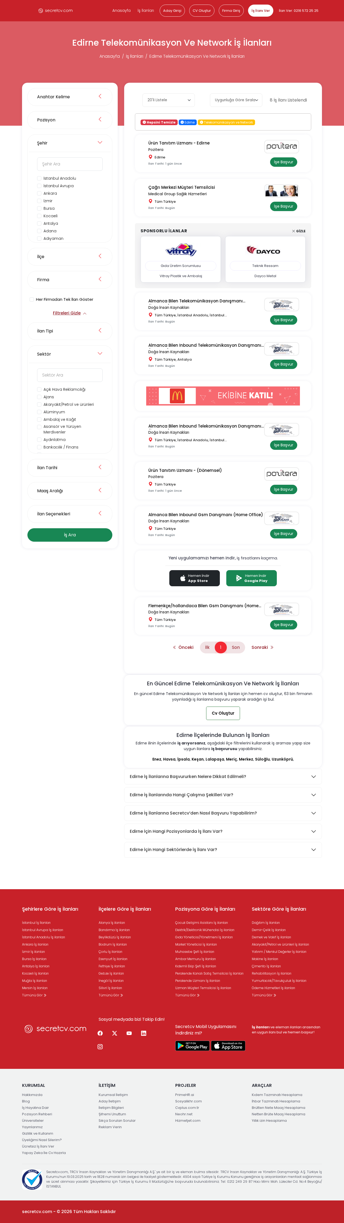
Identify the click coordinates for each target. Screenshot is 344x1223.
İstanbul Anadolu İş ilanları (43, 937)
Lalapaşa (215, 759)
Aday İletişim (110, 1101)
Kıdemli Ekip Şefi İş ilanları (195, 966)
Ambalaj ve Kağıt (60, 419)
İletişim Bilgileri (111, 1107)
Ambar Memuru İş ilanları (195, 959)
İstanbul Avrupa (59, 186)
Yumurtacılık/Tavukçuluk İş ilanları (279, 980)
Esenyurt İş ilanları (113, 959)
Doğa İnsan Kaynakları (168, 307)
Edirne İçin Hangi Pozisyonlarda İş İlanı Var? (176, 831)
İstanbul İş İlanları (36, 922)
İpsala (183, 759)
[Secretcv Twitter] (114, 1033)
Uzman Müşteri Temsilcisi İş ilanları (203, 988)
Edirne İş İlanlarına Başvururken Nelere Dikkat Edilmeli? (188, 776)
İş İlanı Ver (261, 10)
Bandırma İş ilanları (114, 930)
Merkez (246, 759)
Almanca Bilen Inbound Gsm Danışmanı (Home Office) (205, 515)
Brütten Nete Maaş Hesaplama (278, 1107)
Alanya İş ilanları (112, 922)
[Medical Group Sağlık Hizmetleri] (283, 191)
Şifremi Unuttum (112, 1114)
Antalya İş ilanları (35, 966)
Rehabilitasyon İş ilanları (271, 973)
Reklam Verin (110, 1127)
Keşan (198, 759)
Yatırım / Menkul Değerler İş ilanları (279, 951)
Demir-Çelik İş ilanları (269, 930)
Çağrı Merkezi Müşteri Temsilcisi (181, 187)
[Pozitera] (283, 146)
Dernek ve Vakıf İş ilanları (271, 937)
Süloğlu (262, 759)
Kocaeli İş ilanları (35, 973)
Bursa (49, 208)
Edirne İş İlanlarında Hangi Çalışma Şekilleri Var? (181, 795)
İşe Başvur (283, 162)
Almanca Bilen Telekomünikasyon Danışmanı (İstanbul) (195, 301)
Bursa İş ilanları (34, 959)
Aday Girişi (172, 10)
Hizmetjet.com (187, 1120)
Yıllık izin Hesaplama (269, 1120)
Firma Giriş (231, 10)
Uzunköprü (282, 759)
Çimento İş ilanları (266, 966)
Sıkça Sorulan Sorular (117, 1120)
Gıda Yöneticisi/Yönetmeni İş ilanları (204, 937)
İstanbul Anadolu (60, 178)
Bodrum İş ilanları (113, 944)
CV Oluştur (202, 10)
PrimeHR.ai (184, 1094)
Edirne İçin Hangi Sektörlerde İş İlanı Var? (173, 849)
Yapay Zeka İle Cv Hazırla (44, 1152)
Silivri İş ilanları (110, 988)
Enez (156, 759)
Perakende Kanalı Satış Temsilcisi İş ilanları (209, 973)
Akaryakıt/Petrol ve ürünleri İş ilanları (280, 944)
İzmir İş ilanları (33, 951)
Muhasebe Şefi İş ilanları (194, 951)
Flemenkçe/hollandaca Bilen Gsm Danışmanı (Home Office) (203, 606)
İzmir (48, 201)
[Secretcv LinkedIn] (143, 1033)
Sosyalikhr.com (188, 1101)
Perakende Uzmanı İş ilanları (197, 980)
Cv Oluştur (223, 713)
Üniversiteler (33, 1120)
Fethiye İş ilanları (112, 966)
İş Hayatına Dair (35, 1107)
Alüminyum (54, 412)
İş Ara (70, 535)
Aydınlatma (55, 439)
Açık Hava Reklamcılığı (64, 389)
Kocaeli (51, 216)
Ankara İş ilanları (35, 944)
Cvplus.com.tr (187, 1107)
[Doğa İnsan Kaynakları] (283, 304)
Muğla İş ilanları (34, 980)
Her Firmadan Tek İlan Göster (64, 299)
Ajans (49, 397)
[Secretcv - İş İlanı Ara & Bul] (192, 1046)
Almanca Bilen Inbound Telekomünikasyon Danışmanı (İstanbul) (204, 426)
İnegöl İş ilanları (111, 980)
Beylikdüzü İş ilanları (115, 937)
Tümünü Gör (32, 995)
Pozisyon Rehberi (37, 1114)
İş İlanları (146, 10)
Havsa (169, 759)
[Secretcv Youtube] (129, 1033)
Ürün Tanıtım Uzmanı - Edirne (179, 143)
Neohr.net (183, 1114)
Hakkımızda (32, 1094)
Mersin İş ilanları (35, 988)
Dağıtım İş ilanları (266, 922)
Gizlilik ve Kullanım (37, 1133)
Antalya (51, 223)
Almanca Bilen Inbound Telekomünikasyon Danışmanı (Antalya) (204, 345)
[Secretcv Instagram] (100, 1047)
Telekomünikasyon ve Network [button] (228, 122)
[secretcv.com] (55, 10)
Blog (26, 1101)
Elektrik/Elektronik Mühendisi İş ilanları (204, 930)
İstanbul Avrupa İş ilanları (42, 930)
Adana (50, 231)
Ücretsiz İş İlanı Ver (38, 1146)
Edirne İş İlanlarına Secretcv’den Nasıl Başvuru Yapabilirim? (193, 813)
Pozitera (155, 149)
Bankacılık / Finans (61, 447)
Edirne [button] (189, 122)
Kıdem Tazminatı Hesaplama (277, 1094)
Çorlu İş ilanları (110, 951)
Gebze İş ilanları (111, 973)
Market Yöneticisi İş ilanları (196, 944)
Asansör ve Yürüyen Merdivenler (62, 429)
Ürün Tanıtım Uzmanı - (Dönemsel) (185, 470)
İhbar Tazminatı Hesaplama (276, 1101)
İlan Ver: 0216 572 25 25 (298, 10)
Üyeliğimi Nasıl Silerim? (42, 1139)
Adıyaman (53, 238)
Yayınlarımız (32, 1127)
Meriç (231, 759)
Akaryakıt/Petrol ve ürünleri (69, 404)
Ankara (50, 193)
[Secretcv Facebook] (100, 1033)
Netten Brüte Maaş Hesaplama (278, 1114)
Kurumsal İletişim (113, 1094)
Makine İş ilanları (265, 959)
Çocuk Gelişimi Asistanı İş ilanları (201, 922)
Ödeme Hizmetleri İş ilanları (273, 988)
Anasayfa (121, 10)
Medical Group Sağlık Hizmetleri (177, 194)
